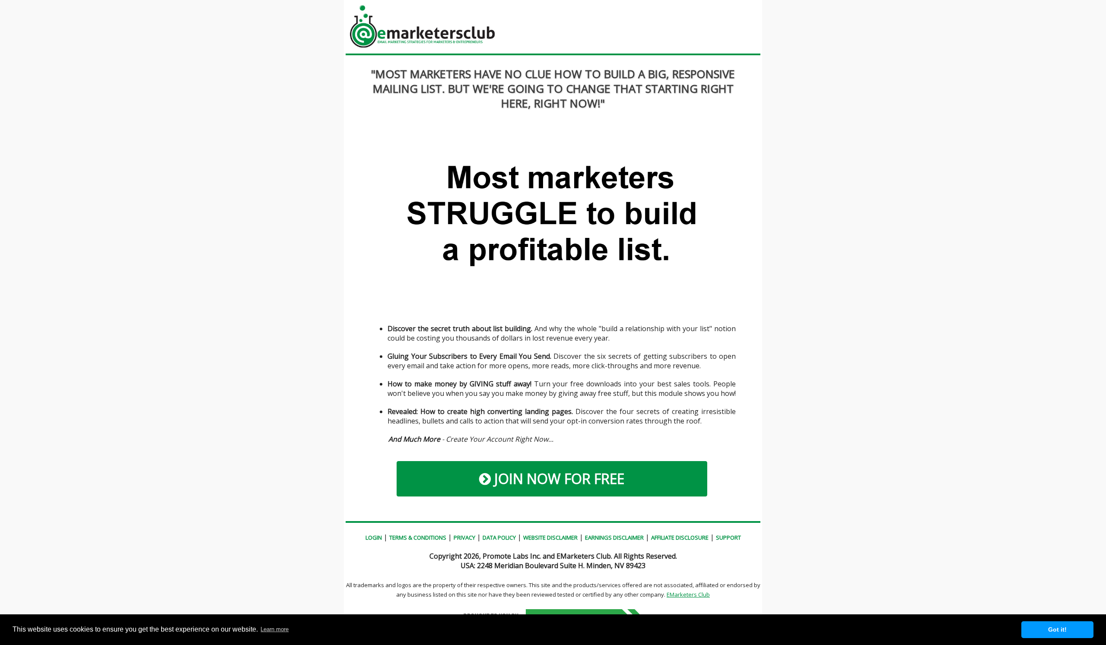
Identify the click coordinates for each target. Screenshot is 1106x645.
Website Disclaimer (550, 537)
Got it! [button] (1057, 629)
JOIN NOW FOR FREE (557, 478)
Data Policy (499, 537)
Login (373, 537)
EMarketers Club (688, 594)
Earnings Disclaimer (614, 537)
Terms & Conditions (417, 537)
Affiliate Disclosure (680, 537)
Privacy (464, 537)
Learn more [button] (275, 629)
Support (728, 537)
